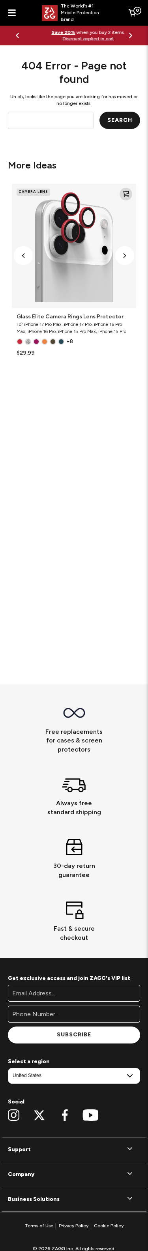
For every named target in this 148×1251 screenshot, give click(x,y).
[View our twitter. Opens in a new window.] (39, 1115)
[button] (23, 255)
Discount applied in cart (74, 38)
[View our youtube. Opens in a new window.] (90, 1115)
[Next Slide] (130, 35)
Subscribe (74, 1034)
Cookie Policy (109, 1226)
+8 (69, 341)
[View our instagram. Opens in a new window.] (13, 1115)
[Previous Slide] (17, 35)
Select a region (29, 1061)
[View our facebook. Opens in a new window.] (65, 1115)
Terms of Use (39, 1226)
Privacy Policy (73, 1226)
